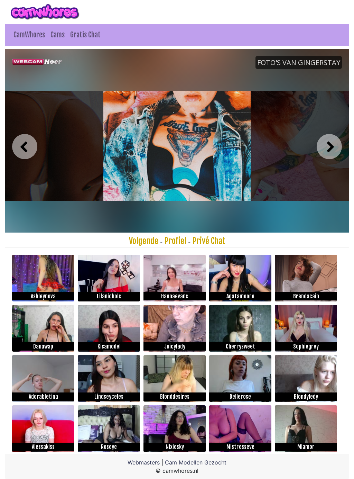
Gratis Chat (85, 34)
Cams (57, 34)
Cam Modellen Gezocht (195, 462)
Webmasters (144, 462)
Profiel (175, 241)
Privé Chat (208, 241)
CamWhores (29, 34)
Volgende (143, 241)
